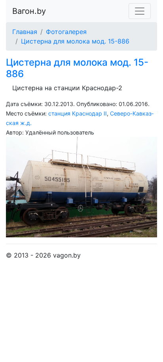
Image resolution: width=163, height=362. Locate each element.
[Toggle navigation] (140, 11)
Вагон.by (29, 11)
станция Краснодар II (77, 113)
